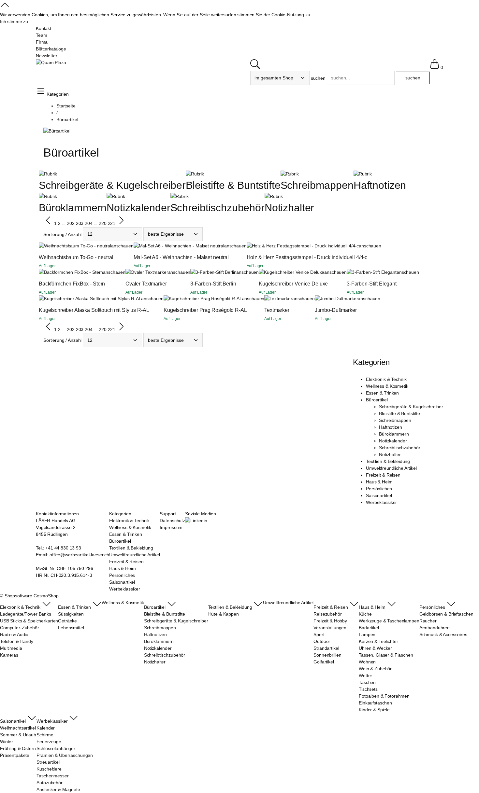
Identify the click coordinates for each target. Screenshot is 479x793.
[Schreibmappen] (290, 173)
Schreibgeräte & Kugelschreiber (112, 185)
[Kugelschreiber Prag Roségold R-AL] (203, 298)
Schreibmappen (317, 185)
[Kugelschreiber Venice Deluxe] (291, 272)
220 (103, 223)
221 (112, 223)
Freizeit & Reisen (383, 475)
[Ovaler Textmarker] (146, 272)
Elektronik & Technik (386, 379)
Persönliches (379, 488)
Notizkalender (138, 208)
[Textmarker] (278, 298)
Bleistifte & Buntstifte (233, 185)
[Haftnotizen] (363, 173)
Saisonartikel (379, 495)
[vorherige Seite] (48, 223)
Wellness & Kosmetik (387, 386)
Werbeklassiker (381, 502)
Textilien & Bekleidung (388, 461)
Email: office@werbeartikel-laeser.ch (72, 554)
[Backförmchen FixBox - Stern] (71, 272)
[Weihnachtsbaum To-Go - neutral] (75, 246)
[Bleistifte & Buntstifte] (195, 173)
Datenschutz (172, 520)
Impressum (171, 527)
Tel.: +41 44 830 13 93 (58, 547)
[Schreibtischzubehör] (179, 196)
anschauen (122, 245)
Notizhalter (289, 208)
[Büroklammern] (48, 196)
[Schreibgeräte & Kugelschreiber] (48, 173)
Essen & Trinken (382, 393)
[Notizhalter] (274, 196)
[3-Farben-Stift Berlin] (213, 272)
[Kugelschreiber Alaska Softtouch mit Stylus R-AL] (90, 298)
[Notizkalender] (116, 196)
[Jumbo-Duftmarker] (336, 298)
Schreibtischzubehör (217, 208)
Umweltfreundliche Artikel (391, 468)
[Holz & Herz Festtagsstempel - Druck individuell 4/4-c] (303, 246)
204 (89, 223)
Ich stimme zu (14, 21)
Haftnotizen (380, 185)
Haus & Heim (379, 481)
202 (71, 223)
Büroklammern (73, 208)
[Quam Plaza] (51, 62)
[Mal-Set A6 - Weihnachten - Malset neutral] (179, 246)
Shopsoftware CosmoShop (32, 595)
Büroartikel (376, 399)
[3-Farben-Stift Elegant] (372, 272)
